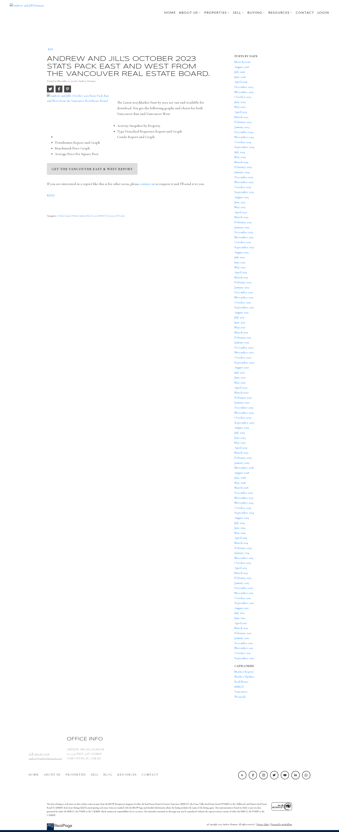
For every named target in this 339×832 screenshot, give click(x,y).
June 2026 (240, 77)
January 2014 (241, 553)
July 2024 (239, 152)
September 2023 (244, 192)
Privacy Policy (263, 824)
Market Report (65, 216)
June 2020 (240, 377)
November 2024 (244, 137)
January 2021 (241, 342)
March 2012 (241, 628)
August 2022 (241, 252)
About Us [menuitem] (188, 12)
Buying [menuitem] (254, 12)
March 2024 (241, 162)
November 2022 (243, 237)
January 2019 (242, 463)
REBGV (102, 216)
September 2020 (244, 363)
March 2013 (241, 573)
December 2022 (243, 232)
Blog (107, 774)
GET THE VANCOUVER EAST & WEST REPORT (92, 169)
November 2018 (244, 468)
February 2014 (243, 548)
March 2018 (241, 488)
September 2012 (244, 603)
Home (34, 774)
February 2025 (243, 122)
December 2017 (243, 493)
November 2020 (244, 352)
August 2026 (241, 67)
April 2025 (240, 112)
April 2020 (240, 388)
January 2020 (242, 402)
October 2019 (242, 418)
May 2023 (239, 207)
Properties (76, 774)
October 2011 (242, 653)
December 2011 (243, 643)
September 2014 (244, 513)
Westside (121, 216)
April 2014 (240, 538)
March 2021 (241, 332)
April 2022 (240, 272)
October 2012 (242, 598)
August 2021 (241, 312)
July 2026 (239, 72)
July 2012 (239, 613)
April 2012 (240, 623)
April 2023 (240, 212)
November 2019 (244, 413)
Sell (94, 774)
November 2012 (243, 593)
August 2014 (241, 518)
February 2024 (243, 167)
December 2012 (243, 588)
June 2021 (239, 322)
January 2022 (241, 287)
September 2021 (244, 307)
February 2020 (243, 398)
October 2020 (242, 357)
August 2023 (241, 197)
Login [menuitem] (323, 12)
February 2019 (243, 458)
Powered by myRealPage (281, 824)
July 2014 (239, 523)
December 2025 (243, 87)
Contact (150, 774)
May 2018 (240, 483)
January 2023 (241, 227)
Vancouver (111, 216)
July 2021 (239, 317)
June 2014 (239, 528)
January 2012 (241, 638)
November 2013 (243, 558)
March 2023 (241, 217)
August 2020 (241, 367)
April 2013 (240, 568)
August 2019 (241, 428)
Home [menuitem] (170, 12)
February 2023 (243, 222)
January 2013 (241, 583)
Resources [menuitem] (279, 12)
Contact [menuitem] (305, 12)
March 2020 (241, 392)
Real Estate (92, 216)
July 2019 (239, 433)
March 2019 (241, 453)
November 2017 (243, 498)
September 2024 (244, 147)
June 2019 (240, 438)
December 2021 (243, 292)
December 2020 (243, 347)
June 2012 (239, 618)
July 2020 (239, 372)
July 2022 (239, 257)
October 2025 (242, 97)
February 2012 (242, 633)
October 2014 (242, 508)
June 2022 (239, 262)
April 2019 (240, 448)
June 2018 (240, 478)
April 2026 (240, 82)
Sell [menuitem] (237, 12)
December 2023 (243, 177)
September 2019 (244, 423)
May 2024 (240, 157)
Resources (127, 774)
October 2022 (242, 242)
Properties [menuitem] (215, 12)
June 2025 (240, 102)
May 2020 (240, 382)
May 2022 (239, 267)
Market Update (79, 216)
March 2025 (241, 117)
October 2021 (242, 302)
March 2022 (241, 277)
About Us (52, 774)
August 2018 (241, 473)
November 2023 (243, 182)
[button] (242, 775)
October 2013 (242, 563)
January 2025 (242, 127)
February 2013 (242, 578)
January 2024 (242, 172)
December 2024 (243, 132)
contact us (147, 184)
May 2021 (239, 327)
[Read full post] (80, 113)
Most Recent (242, 62)
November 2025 (244, 92)
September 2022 (244, 247)
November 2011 (243, 648)
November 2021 (243, 297)
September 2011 (244, 658)
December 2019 (243, 408)
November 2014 (243, 503)
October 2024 (242, 142)
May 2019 (240, 443)
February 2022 (243, 282)
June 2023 (239, 202)
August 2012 (241, 608)
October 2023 (242, 187)
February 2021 (242, 337)
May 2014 (239, 533)
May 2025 (240, 107)
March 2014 (241, 543)
